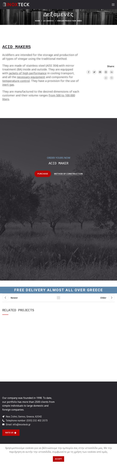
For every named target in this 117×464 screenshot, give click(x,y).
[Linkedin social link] (111, 72)
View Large (56, 320)
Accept (58, 459)
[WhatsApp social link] (106, 78)
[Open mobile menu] (113, 5)
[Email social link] (100, 72)
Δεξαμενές (48, 21)
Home (37, 21)
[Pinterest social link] (106, 72)
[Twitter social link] (94, 72)
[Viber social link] (111, 78)
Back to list (58, 298)
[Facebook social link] (88, 72)
